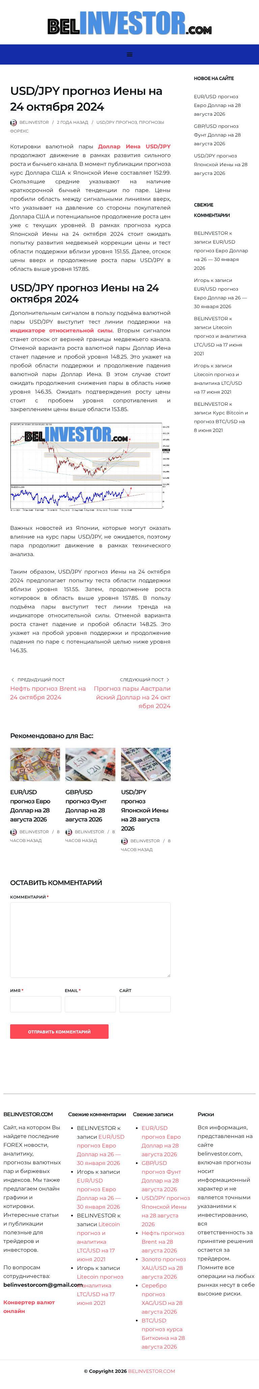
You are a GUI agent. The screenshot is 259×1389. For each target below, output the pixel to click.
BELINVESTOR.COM (151, 1371)
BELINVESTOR (34, 122)
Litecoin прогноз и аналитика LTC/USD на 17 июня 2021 (218, 383)
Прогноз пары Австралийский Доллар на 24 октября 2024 (132, 697)
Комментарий (29, 897)
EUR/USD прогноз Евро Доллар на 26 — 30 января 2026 (220, 297)
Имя (16, 990)
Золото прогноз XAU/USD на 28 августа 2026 (164, 1268)
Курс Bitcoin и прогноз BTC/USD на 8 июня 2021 (221, 421)
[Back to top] (252, 1382)
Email (73, 990)
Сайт (125, 990)
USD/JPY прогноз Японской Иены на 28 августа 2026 (144, 810)
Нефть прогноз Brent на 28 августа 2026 (163, 1242)
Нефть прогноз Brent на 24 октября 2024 (48, 693)
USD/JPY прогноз (116, 122)
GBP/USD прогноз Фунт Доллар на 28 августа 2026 (217, 135)
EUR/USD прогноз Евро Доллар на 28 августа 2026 (217, 105)
